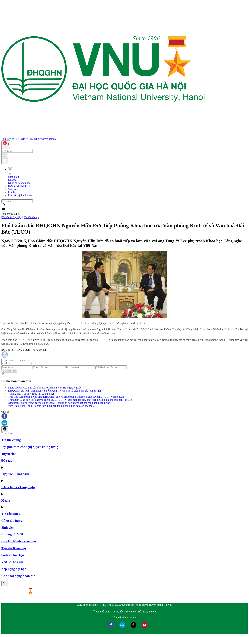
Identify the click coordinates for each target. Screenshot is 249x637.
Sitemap (51, 138)
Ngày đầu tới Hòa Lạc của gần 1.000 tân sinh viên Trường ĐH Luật (44, 387)
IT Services (41, 138)
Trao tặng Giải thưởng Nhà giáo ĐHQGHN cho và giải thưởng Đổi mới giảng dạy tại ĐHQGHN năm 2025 (66, 396)
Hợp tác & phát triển (19, 186)
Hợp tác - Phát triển (15, 474)
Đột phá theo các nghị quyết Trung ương (29, 447)
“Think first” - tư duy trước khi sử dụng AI (31, 393)
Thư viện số (7, 138)
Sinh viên (13, 189)
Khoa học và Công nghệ (18, 487)
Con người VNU (12, 534)
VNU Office (21, 138)
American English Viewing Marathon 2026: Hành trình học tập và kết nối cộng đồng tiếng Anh (59, 402)
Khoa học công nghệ (19, 182)
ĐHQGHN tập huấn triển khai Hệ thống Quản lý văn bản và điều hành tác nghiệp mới (54, 390)
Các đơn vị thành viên (20, 195)
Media (5, 500)
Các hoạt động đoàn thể (18, 576)
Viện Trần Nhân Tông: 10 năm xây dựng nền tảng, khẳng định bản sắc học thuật (51, 405)
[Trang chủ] (103, 135)
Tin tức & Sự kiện (11, 217)
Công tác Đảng (11, 520)
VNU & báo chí (12, 562)
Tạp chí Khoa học (13, 548)
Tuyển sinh (9, 454)
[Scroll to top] (4, 583)
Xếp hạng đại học (13, 569)
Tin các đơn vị (11, 513)
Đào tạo (12, 179)
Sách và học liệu (12, 555)
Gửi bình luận (9, 371)
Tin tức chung (31, 217)
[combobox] (5, 145)
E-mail (31, 138)
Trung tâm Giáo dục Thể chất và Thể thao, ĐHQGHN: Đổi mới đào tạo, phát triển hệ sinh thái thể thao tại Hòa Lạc (70, 399)
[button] (124, 416)
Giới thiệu (13, 176)
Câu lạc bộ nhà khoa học (18, 541)
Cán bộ (12, 192)
